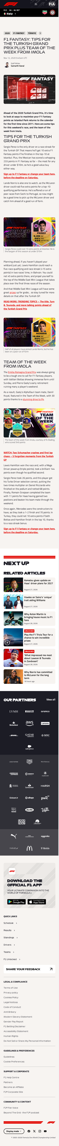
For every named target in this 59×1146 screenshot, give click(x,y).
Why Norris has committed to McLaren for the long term (38, 675)
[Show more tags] (40, 33)
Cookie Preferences (14, 1062)
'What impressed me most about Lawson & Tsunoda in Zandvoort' (38, 658)
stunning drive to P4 (33, 399)
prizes (13, 292)
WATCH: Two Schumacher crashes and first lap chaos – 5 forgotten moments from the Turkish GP (29, 456)
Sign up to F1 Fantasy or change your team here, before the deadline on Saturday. (29, 175)
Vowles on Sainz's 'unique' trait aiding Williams (38, 599)
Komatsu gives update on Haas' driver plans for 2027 (38, 582)
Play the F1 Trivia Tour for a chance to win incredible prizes (38, 637)
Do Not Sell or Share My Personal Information (27, 1041)
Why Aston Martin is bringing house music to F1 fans (38, 617)
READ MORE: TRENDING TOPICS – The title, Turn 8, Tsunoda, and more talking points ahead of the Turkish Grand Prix (29, 305)
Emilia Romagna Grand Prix (22, 372)
